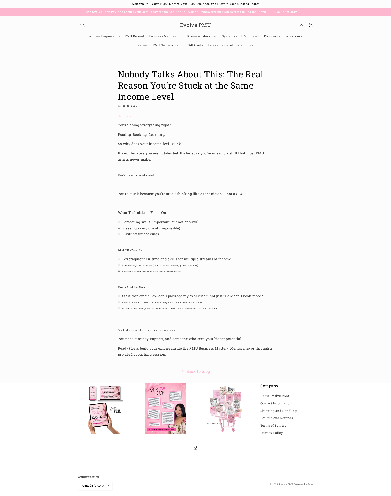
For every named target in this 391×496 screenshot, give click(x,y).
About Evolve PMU (274, 396)
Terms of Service (273, 425)
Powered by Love (303, 484)
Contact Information (276, 403)
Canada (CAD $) (93, 485)
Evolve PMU (286, 484)
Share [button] (127, 116)
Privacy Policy (271, 433)
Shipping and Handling (278, 411)
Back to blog (198, 371)
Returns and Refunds (276, 418)
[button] (82, 25)
